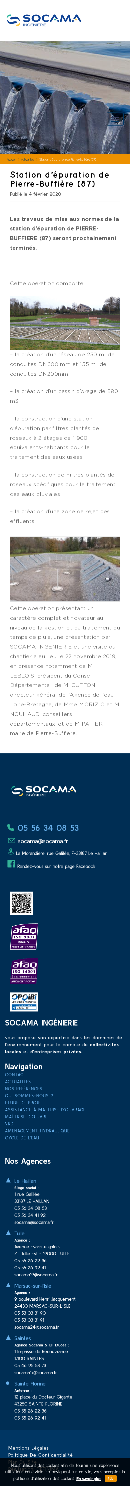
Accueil (11, 159)
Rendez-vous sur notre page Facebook (56, 866)
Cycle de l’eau (22, 1137)
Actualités (27, 159)
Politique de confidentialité (40, 1455)
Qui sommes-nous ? (29, 1095)
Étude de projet (24, 1102)
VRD (9, 1123)
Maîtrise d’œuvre (26, 1116)
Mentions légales (28, 1448)
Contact (16, 1074)
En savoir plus (88, 1479)
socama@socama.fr (42, 841)
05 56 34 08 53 (46, 827)
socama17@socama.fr (35, 1372)
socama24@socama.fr (36, 1327)
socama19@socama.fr (36, 1274)
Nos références (23, 1088)
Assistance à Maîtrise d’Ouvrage (45, 1109)
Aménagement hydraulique (37, 1130)
